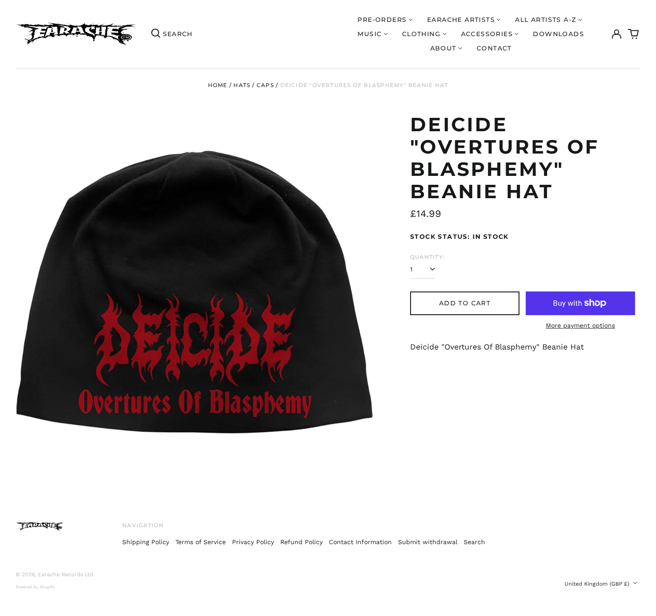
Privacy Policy (253, 541)
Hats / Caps (253, 85)
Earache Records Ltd (65, 574)
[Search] (156, 34)
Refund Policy (301, 541)
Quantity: (427, 257)
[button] (634, 34)
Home (218, 85)
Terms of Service (200, 541)
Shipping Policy (145, 541)
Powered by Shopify (35, 587)
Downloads (558, 34)
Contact (494, 48)
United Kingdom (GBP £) (598, 584)
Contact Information (360, 541)
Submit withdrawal (427, 541)
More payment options (580, 325)
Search (474, 541)
